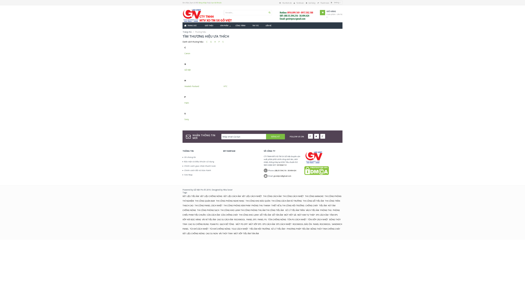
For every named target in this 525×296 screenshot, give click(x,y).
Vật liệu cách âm (232, 196)
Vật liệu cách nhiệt (252, 196)
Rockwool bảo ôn (302, 224)
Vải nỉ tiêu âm (209, 219)
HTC (225, 86)
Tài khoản (300, 3)
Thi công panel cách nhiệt (208, 205)
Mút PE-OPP (242, 224)
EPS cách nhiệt (283, 224)
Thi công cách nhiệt (293, 196)
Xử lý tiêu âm (278, 228)
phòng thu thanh (260, 205)
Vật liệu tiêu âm (191, 196)
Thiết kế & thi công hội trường (287, 205)
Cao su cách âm (225, 219)
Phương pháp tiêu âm (298, 228)
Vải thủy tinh (226, 233)
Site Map (188, 174)
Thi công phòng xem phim (237, 205)
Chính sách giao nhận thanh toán (200, 166)
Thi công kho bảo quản (258, 201)
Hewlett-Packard (191, 86)
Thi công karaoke (314, 196)
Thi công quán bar (205, 201)
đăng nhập (203, 3)
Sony (186, 119)
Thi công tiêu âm (275, 210)
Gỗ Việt (187, 70)
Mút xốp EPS (255, 224)
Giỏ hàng (311, 3)
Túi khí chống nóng (220, 228)
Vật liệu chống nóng (211, 196)
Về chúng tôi (190, 157)
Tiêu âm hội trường (259, 228)
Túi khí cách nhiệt (199, 228)
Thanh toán (324, 3)
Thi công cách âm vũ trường (286, 201)
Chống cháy (311, 205)
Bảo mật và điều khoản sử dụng (199, 161)
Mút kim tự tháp (306, 215)
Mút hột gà (290, 215)
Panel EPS (251, 219)
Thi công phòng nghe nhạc (230, 201)
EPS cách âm (268, 224)
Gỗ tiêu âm (265, 215)
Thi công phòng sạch (208, 210)
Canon (187, 53)
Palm (186, 103)
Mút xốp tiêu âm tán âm (246, 233)
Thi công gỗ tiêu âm (313, 201)
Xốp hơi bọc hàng (192, 219)
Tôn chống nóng (277, 219)
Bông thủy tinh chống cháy (325, 228)
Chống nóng (189, 210)
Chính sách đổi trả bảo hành (197, 170)
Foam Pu (214, 224)
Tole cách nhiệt (239, 228)
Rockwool (239, 219)
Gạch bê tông (227, 224)
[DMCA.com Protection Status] (316, 170)
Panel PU (262, 219)
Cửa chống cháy (229, 215)
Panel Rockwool (322, 224)
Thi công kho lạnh (230, 210)
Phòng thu (326, 210)
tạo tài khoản (216, 3)
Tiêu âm (323, 205)
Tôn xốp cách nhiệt (318, 219)
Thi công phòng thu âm (253, 210)
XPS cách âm (322, 215)
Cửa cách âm (213, 215)
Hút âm (331, 205)
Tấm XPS (333, 215)
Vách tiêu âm (312, 210)
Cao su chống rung (198, 224)
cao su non (212, 233)
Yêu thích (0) (286, 3)
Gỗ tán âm (277, 215)
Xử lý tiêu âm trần (295, 210)
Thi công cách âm (272, 196)
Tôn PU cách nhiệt (297, 219)
